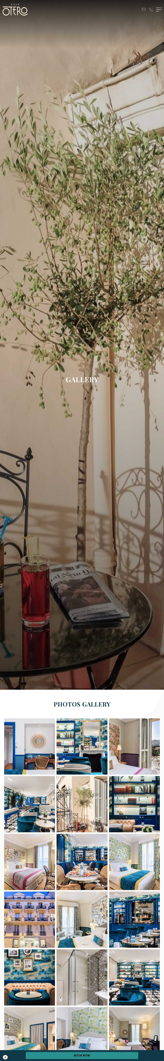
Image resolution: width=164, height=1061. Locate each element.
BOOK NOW (82, 1055)
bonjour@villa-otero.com (144, 10)
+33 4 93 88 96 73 (151, 10)
